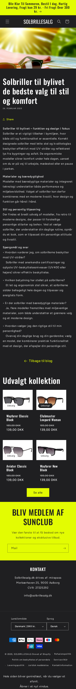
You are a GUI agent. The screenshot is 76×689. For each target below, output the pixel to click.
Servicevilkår (61, 660)
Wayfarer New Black (49, 468)
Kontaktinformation (62, 665)
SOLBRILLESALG (23, 654)
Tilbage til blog (41, 361)
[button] (7, 21)
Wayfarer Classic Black (17, 418)
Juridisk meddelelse (38, 665)
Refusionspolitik (62, 654)
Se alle (38, 492)
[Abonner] (64, 548)
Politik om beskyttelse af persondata (31, 660)
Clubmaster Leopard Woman (50, 418)
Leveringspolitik (15, 665)
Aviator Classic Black (16, 468)
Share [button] (10, 119)
